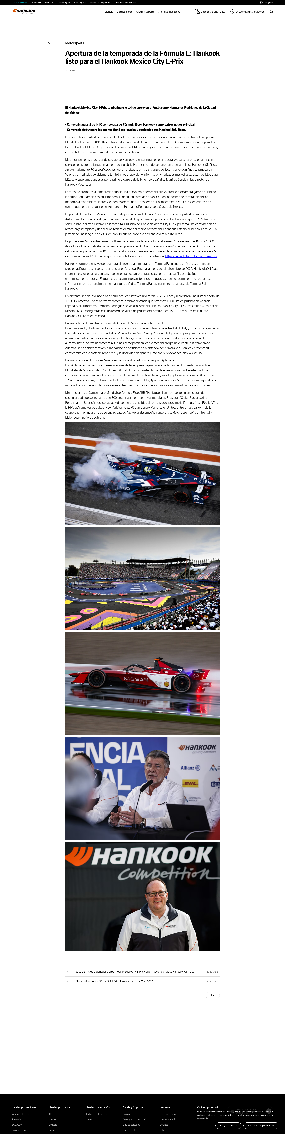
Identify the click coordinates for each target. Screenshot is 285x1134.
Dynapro (53, 1124)
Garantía (127, 1114)
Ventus (52, 1119)
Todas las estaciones (96, 1114)
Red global (268, 2)
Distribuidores (124, 11)
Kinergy (52, 1130)
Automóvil (36, 2)
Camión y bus (80, 2)
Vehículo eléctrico (19, 2)
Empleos (164, 1124)
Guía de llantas (130, 1130)
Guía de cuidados (131, 1124)
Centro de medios (169, 1119)
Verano (89, 1119)
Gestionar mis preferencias (261, 1125)
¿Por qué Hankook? (169, 11)
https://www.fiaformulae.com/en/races (191, 256)
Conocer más (202, 1118)
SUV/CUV (49, 2)
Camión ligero (64, 2)
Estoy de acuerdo (228, 1125)
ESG (162, 1130)
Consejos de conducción (135, 1119)
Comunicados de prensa (125, 2)
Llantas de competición (100, 2)
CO (255, 2)
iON (50, 1114)
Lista (213, 995)
